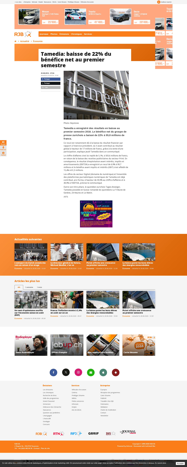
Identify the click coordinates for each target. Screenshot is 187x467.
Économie (38, 41)
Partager (47, 79)
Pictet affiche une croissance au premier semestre (100, 263)
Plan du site (45, 448)
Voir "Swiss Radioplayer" (139, 345)
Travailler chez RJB (107, 401)
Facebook (53, 372)
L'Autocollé (47, 419)
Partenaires (105, 404)
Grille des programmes (51, 398)
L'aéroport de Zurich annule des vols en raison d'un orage (30, 263)
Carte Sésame (62, 2)
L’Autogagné (47, 416)
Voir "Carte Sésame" (102, 345)
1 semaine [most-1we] (29, 287)
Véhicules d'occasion (87, 2)
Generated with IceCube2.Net (144, 446)
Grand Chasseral (48, 401)
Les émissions (48, 390)
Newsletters (91, 372)
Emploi (41, 2)
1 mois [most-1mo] (39, 287)
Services (88, 34)
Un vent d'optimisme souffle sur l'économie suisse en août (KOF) (29, 312)
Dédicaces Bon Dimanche (52, 407)
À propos (104, 390)
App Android (115, 372)
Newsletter (104, 416)
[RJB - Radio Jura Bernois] (41, 433)
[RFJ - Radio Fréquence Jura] (76, 433)
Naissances (47, 2)
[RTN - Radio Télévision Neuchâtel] (59, 433)
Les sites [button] (19, 2)
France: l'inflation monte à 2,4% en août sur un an (66, 311)
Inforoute (34, 2)
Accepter (180, 463)
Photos (53, 34)
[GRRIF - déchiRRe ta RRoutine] (93, 433)
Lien (46, 87)
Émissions (64, 34)
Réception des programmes (110, 393)
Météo (74, 398)
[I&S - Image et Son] (110, 433)
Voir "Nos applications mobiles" (67, 345)
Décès (54, 2)
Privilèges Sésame (73, 2)
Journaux (44, 34)
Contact (103, 413)
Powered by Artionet (124, 446)
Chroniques (76, 34)
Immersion (47, 404)
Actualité (24, 41)
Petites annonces (78, 401)
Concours (46, 424)
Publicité (103, 398)
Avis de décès (76, 410)
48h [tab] (19, 287)
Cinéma (74, 393)
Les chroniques (48, 393)
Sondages (46, 421)
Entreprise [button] (27, 2)
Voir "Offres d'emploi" (31, 345)
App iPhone (103, 372)
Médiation (104, 407)
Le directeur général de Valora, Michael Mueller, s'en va (66, 263)
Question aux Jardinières (51, 413)
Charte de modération (108, 410)
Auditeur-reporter (166, 2)
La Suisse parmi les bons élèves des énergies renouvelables (138, 263)
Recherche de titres (49, 395)
